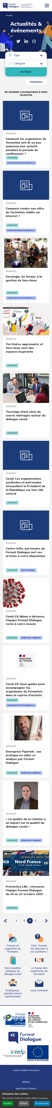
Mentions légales (26, 1088)
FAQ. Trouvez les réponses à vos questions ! (39, 948)
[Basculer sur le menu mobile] (47, 5)
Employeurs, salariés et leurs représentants (13, 993)
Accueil (9, 15)
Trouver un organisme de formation (13, 948)
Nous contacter (39, 990)
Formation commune (31, 638)
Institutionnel (28, 570)
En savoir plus (42, 1103)
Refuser (23, 1103)
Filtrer (26, 71)
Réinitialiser (36, 82)
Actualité (12, 158)
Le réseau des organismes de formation (39, 971)
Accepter (8, 1103)
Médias (26, 1082)
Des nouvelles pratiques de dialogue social (12, 971)
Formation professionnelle (21, 163)
